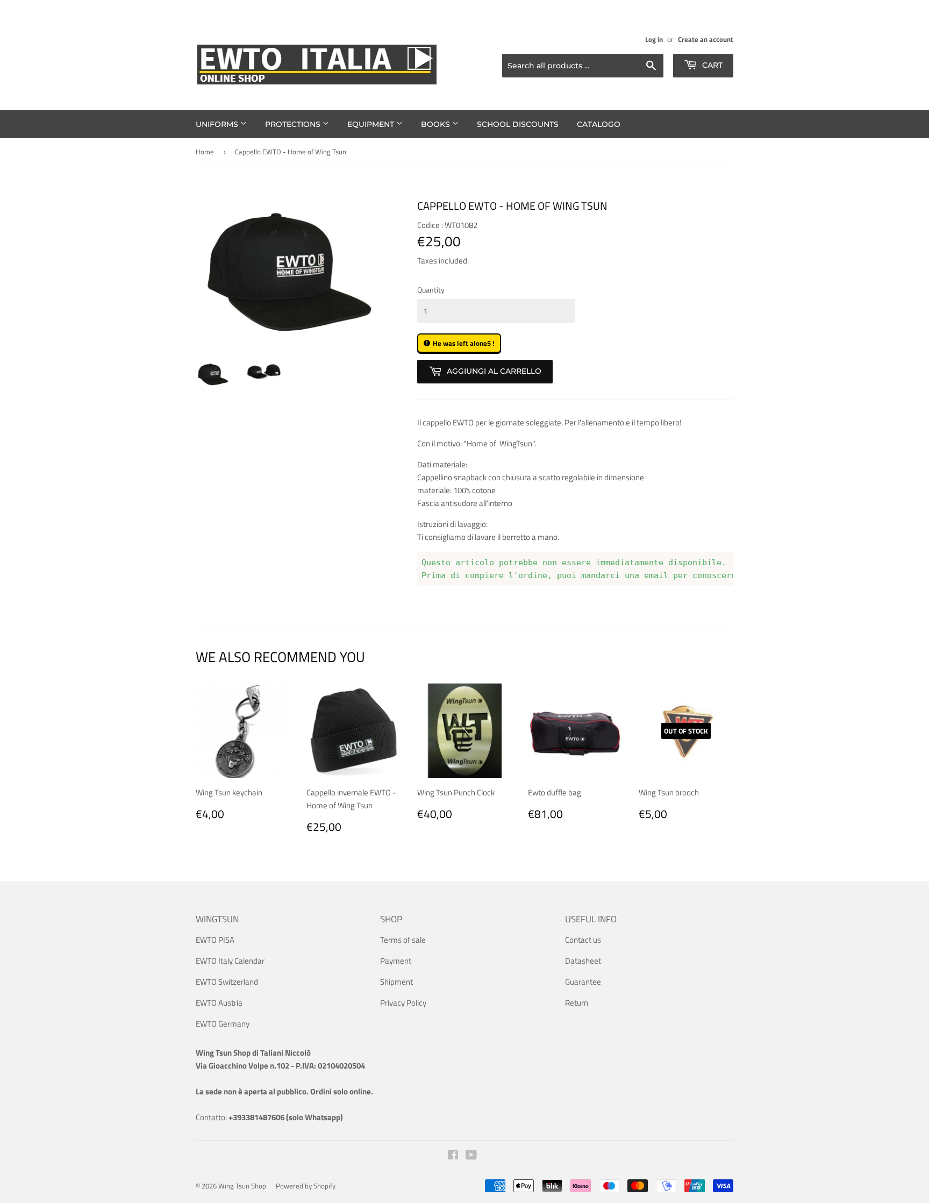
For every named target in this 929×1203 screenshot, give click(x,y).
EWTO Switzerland (227, 982)
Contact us (583, 940)
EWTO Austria (219, 1002)
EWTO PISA (215, 940)
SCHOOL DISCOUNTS (518, 124)
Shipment (396, 982)
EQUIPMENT (371, 124)
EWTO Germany (222, 1023)
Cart (711, 65)
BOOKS (436, 124)
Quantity (431, 289)
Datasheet (583, 961)
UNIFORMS (218, 124)
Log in (654, 39)
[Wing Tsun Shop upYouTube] (471, 1156)
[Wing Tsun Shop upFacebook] (453, 1156)
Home (205, 151)
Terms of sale (403, 940)
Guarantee (583, 982)
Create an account (705, 39)
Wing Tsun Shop (242, 1185)
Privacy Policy (403, 1002)
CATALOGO (598, 124)
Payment (395, 961)
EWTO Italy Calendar (230, 961)
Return (576, 1002)
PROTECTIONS (294, 124)
